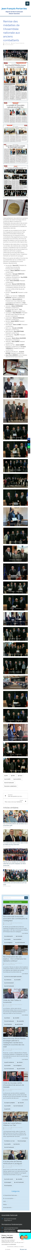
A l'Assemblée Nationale (10, 1195)
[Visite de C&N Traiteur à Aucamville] (15, 993)
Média (5, 1204)
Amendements (7, 1207)
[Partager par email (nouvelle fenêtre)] (28, 449)
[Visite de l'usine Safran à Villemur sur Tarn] (15, 1116)
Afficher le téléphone (10, 1231)
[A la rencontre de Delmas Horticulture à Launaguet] (15, 1155)
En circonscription (8, 1198)
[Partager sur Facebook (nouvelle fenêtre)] (28, 439)
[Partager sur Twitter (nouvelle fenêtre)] (28, 441)
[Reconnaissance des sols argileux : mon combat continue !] (15, 950)
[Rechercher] (26, 897)
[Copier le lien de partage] (28, 452)
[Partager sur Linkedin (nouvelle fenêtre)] (28, 444)
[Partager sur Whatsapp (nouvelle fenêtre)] (28, 447)
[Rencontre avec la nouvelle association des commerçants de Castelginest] (15, 910)
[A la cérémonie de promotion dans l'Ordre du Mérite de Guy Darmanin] (15, 835)
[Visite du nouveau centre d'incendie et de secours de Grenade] (15, 1076)
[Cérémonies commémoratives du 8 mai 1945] (15, 875)
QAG (4, 1201)
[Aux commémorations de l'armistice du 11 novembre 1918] (15, 816)
